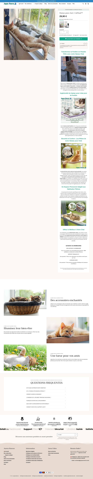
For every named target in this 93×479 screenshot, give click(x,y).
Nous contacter (7, 460)
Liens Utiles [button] (52, 448)
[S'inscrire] (76, 434)
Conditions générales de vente (69, 475)
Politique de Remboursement (33, 456)
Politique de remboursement (25, 475)
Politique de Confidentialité (32, 455)
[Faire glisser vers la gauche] (84, 43)
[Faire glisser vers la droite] (86, 43)
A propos (6, 462)
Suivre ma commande (9, 458)
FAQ (5, 464)
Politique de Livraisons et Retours (34, 453)
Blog (5, 456)
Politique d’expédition (58, 475)
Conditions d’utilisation (48, 475)
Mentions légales (79, 475)
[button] (28, 3)
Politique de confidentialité (37, 475)
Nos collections (7, 453)
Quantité (61, 29)
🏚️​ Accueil (6, 451)
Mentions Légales (30, 451)
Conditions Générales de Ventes (34, 458)
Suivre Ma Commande (53, 453)
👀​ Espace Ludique (8, 455)
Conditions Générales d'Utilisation (34, 460)
